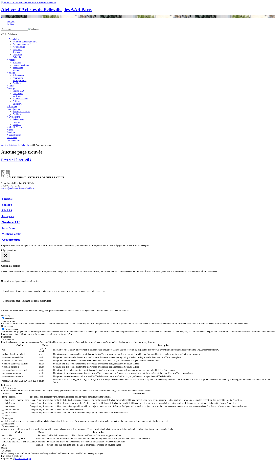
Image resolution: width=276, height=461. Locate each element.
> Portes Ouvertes (11, 86)
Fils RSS (7, 210)
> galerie (11, 73)
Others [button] (4, 448)
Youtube (7, 204)
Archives (17, 83)
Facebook (7, 198)
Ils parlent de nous (17, 50)
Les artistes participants (18, 94)
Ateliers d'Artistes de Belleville (15, 145)
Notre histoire (19, 47)
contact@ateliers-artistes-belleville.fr (17, 188)
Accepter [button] (145, 245)
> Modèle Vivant (14, 127)
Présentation (18, 75)
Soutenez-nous (13, 140)
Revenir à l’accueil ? (16, 160)
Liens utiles (12, 137)
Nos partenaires (14, 135)
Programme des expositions (19, 79)
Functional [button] (6, 337)
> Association (13, 39)
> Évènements (13, 117)
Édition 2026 (18, 91)
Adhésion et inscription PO (25, 41)
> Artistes (11, 60)
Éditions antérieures (17, 102)
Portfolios (17, 62)
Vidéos (10, 129)
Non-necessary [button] (8, 326)
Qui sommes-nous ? (22, 44)
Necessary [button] (5, 315)
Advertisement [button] (7, 423)
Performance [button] (7, 385)
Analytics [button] (5, 415)
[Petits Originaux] (138, 16)
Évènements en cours (18, 120)
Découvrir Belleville (17, 55)
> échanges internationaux (13, 107)
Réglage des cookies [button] (123, 245)
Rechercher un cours (18, 68)
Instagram (8, 216)
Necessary (9, 318)
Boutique (11, 132)
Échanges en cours (21, 111)
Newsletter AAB (11, 222)
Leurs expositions (21, 65)
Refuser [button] (136, 245)
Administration (11, 239)
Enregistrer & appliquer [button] (11, 456)
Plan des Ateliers (20, 98)
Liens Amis (8, 227)
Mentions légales (11, 233)
